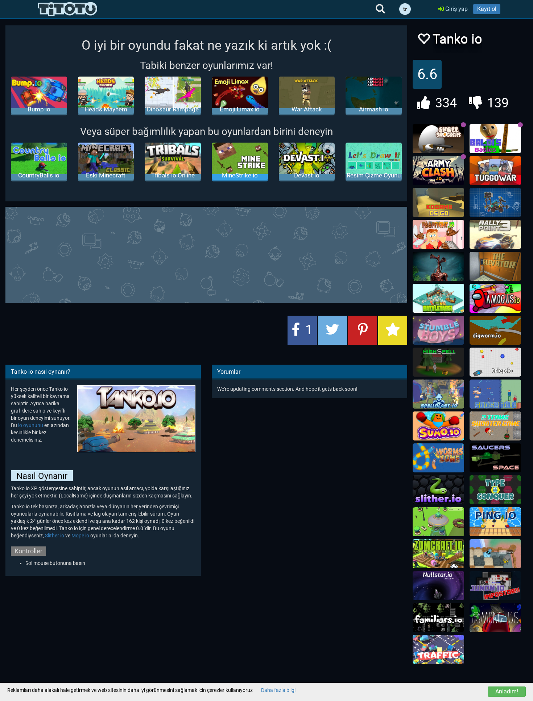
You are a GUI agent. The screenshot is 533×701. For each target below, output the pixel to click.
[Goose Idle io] (495, 394)
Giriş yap (456, 8)
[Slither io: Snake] (438, 489)
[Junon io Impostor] (495, 585)
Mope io (80, 535)
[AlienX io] (438, 521)
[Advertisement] (206, 254)
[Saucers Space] (495, 457)
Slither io (54, 535)
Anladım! (506, 691)
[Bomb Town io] (495, 553)
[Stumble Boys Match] (438, 330)
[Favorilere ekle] (423, 40)
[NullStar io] (438, 585)
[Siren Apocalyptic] (438, 266)
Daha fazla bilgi (278, 690)
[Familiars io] (438, 617)
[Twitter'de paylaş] (332, 330)
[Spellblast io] (438, 394)
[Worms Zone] (438, 457)
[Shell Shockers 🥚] (438, 138)
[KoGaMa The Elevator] (495, 266)
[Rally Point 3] (495, 234)
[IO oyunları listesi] (68, 9)
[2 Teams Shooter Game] (495, 425)
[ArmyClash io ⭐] (438, 170)
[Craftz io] (495, 202)
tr (405, 9)
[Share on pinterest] (362, 330)
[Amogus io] (495, 298)
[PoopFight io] (438, 234)
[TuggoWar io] (495, 170)
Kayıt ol (486, 8)
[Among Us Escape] (495, 617)
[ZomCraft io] (438, 553)
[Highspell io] (438, 362)
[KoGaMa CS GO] (438, 202)
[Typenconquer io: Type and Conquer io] (495, 489)
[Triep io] (495, 362)
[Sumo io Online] (438, 425)
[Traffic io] (438, 649)
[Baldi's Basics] (495, 138)
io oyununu (30, 425)
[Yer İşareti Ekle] (392, 330)
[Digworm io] (495, 330)
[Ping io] (495, 521)
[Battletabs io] (438, 298)
